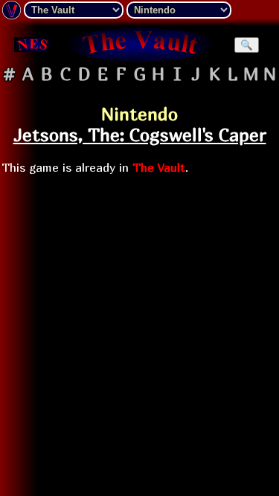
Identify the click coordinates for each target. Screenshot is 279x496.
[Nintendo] (32, 44)
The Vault (158, 167)
